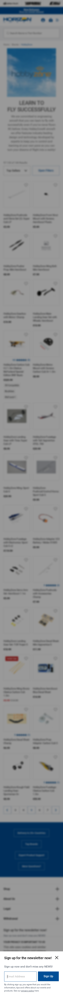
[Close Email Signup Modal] (57, 958)
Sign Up (48, 976)
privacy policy (27, 991)
